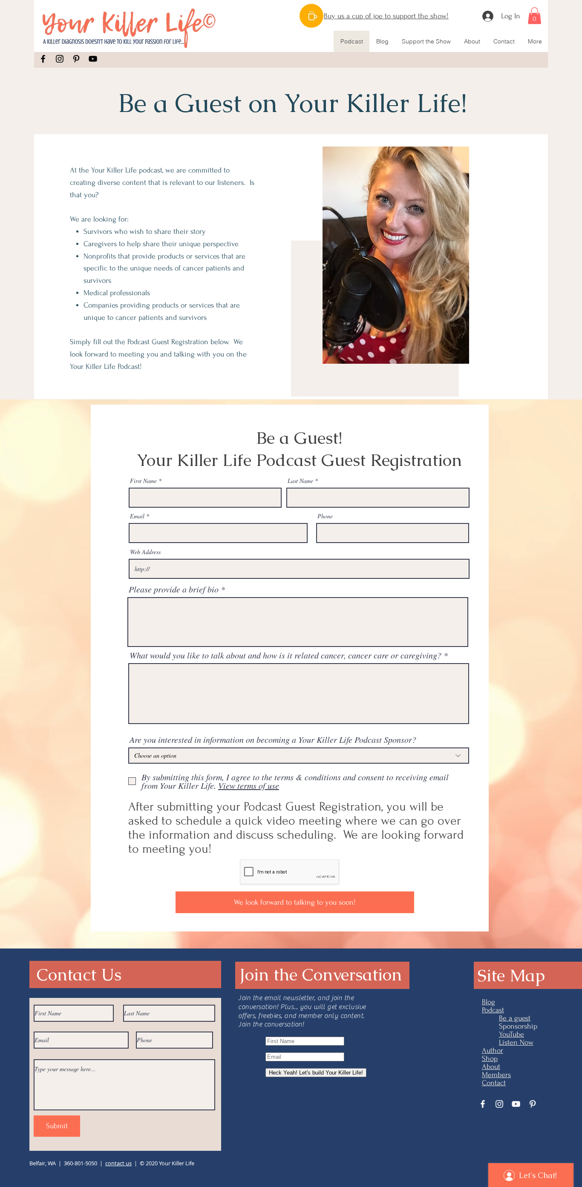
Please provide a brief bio (174, 589)
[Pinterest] (76, 59)
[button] (534, 15)
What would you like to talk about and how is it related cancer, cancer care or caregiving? (285, 655)
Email (137, 516)
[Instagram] (60, 59)
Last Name (300, 481)
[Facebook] (43, 59)
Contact (494, 1083)
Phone (325, 516)
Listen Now (516, 1042)
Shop (490, 1059)
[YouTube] (93, 59)
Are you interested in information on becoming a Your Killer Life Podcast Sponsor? (273, 739)
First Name (143, 481)
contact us (118, 1163)
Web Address (145, 552)
